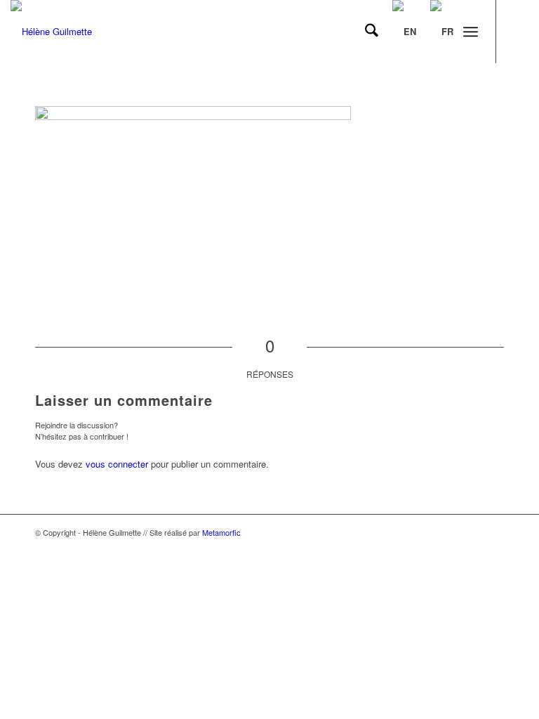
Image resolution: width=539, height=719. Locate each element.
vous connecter (117, 463)
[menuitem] (364, 31)
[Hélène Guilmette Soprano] (51, 31)
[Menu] (470, 32)
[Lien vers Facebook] (517, 31)
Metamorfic (221, 532)
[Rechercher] (364, 31)
